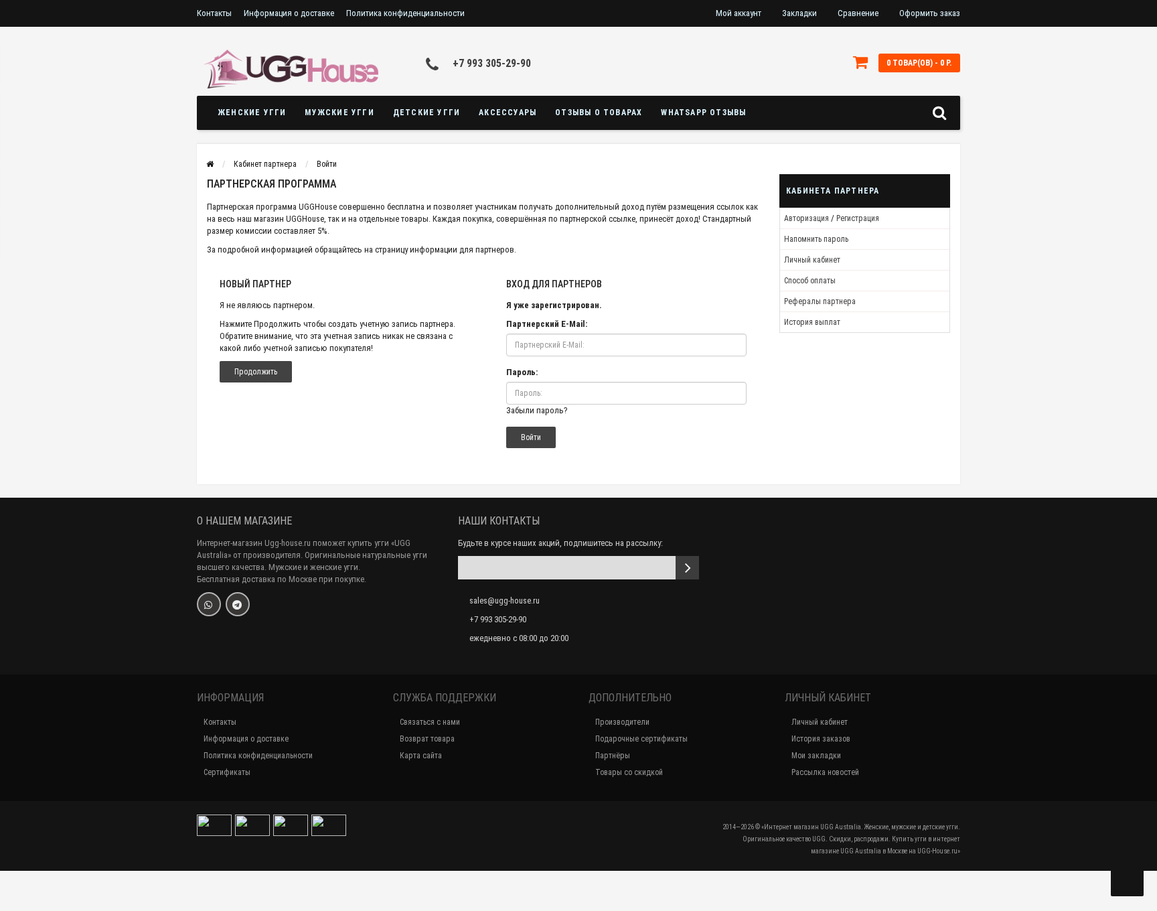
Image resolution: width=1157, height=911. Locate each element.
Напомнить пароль (816, 239)
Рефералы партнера (820, 301)
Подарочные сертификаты (641, 739)
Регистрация (857, 218)
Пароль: (522, 372)
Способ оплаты (810, 280)
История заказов (820, 739)
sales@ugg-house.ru (504, 600)
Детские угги (426, 112)
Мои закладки (816, 755)
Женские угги (252, 112)
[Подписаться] (687, 567)
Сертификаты (227, 772)
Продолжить (255, 371)
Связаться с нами (430, 722)
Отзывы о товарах (598, 112)
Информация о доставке (289, 13)
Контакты (214, 13)
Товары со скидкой (629, 772)
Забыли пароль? (537, 410)
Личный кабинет (812, 260)
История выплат (812, 322)
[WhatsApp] (209, 604)
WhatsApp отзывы (703, 112)
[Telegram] (238, 604)
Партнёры (612, 755)
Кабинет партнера (265, 164)
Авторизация (806, 218)
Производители (622, 722)
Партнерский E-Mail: (546, 324)
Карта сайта (421, 755)
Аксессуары (507, 112)
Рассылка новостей (825, 772)
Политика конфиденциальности (405, 13)
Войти (327, 164)
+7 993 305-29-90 (492, 63)
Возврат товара (427, 739)
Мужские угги (339, 112)
